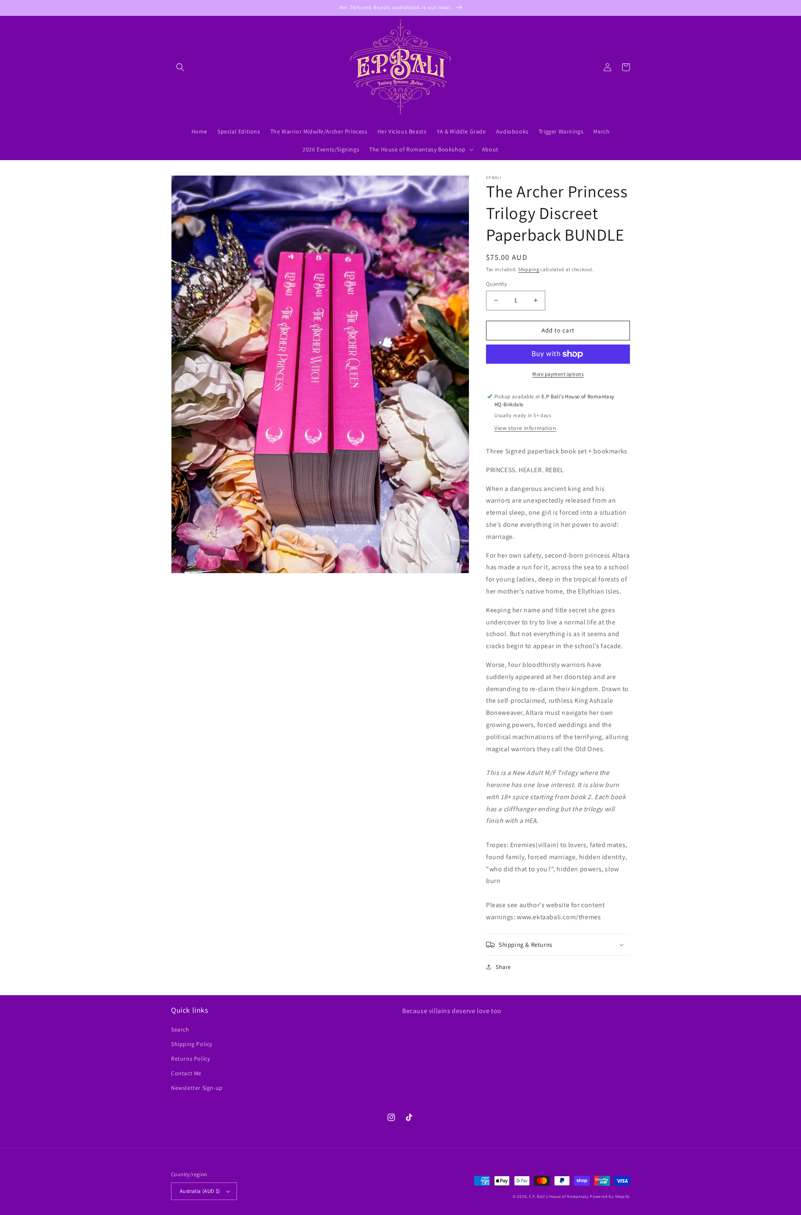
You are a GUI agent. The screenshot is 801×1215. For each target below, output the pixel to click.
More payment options (558, 374)
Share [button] (503, 967)
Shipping (528, 269)
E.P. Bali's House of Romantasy (559, 1196)
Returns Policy (190, 1058)
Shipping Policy (191, 1044)
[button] (180, 67)
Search (180, 1029)
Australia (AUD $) (200, 1191)
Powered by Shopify (610, 1196)
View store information (525, 428)
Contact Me (186, 1073)
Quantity (496, 283)
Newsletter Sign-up (197, 1088)
